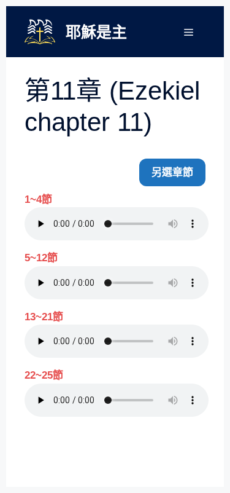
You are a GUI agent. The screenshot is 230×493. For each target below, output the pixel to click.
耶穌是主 (96, 32)
